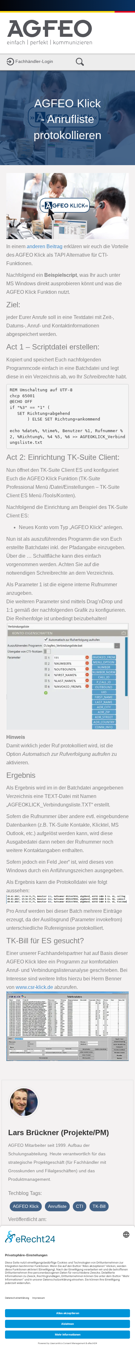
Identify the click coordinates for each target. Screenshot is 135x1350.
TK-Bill (99, 1206)
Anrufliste (57, 1206)
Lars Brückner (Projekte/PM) (58, 1132)
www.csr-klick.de (34, 987)
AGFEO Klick (26, 1206)
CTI (79, 1206)
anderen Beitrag (44, 246)
